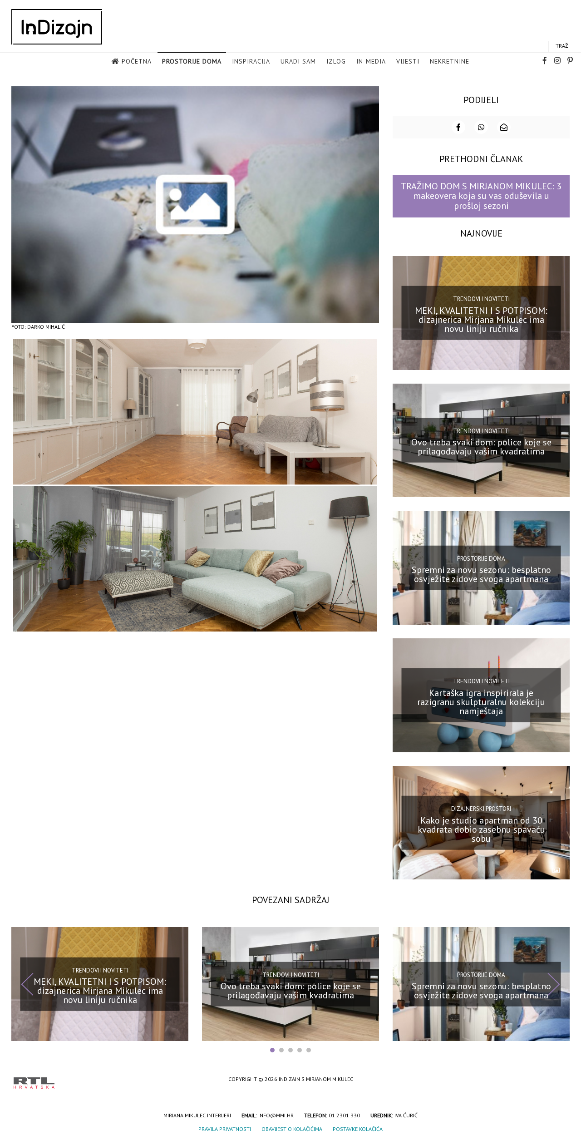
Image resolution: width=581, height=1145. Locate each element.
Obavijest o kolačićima (291, 1128)
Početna (137, 61)
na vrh (558, 1079)
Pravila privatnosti (224, 1128)
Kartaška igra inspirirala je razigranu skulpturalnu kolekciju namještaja (481, 702)
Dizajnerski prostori (481, 809)
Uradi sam (298, 61)
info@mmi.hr (276, 1115)
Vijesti (407, 61)
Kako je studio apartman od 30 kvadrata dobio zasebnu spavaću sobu (481, 829)
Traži (563, 45)
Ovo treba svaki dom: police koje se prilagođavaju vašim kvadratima (481, 446)
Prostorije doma (192, 61)
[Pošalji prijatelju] (504, 127)
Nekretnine (449, 61)
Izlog (336, 61)
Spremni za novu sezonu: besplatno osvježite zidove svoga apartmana (481, 574)
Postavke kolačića (358, 1128)
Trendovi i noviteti (481, 299)
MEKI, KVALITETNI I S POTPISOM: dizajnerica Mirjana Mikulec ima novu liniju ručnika (481, 319)
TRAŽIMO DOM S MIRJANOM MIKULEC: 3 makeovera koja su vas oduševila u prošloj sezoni (481, 196)
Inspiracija (251, 61)
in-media (371, 61)
